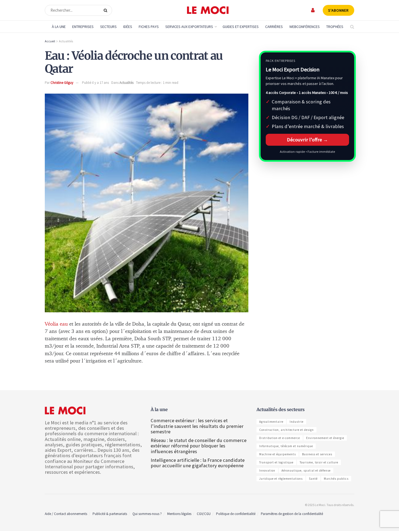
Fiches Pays (149, 26)
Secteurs (108, 26)
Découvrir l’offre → (307, 139)
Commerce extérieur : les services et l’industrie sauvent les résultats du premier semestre (197, 425)
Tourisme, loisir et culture (319, 462)
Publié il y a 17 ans (95, 82)
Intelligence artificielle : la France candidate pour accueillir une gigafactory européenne (198, 463)
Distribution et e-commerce (279, 438)
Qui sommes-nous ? (147, 513)
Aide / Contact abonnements (66, 513)
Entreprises (83, 26)
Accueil (50, 41)
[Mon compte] (313, 10)
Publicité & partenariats (110, 513)
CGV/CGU (204, 513)
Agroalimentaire (271, 422)
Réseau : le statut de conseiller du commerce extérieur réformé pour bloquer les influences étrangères (198, 445)
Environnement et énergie (325, 438)
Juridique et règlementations (281, 479)
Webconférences (304, 26)
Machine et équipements (277, 454)
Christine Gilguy (61, 82)
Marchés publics (336, 479)
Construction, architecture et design (286, 430)
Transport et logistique (276, 462)
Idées (127, 26)
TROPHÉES (334, 26)
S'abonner (338, 10)
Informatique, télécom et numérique (286, 446)
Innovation (267, 470)
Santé (313, 479)
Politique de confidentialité (235, 513)
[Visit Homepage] (208, 10)
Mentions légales (179, 513)
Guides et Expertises (241, 26)
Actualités (66, 41)
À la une (59, 26)
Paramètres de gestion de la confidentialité (292, 513)
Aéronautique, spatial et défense (306, 470)
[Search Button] (106, 10)
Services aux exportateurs (189, 26)
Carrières (274, 26)
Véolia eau (56, 324)
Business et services (317, 454)
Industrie (296, 422)
